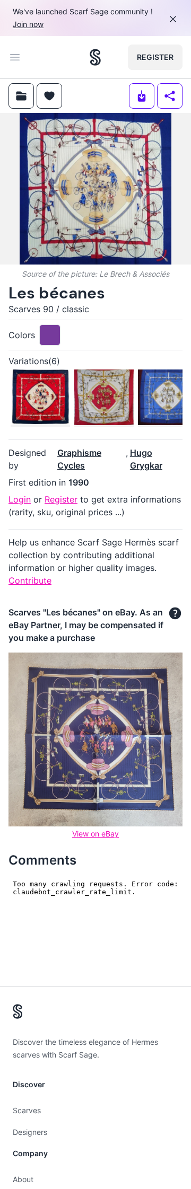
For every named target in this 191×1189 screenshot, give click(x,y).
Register (155, 56)
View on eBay (95, 833)
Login (19, 499)
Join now (28, 24)
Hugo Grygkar (146, 459)
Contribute (29, 580)
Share (163, 129)
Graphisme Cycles (79, 459)
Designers (30, 1132)
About (23, 1179)
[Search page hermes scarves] (95, 57)
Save (38, 129)
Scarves (27, 1110)
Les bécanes (56, 293)
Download (108, 129)
